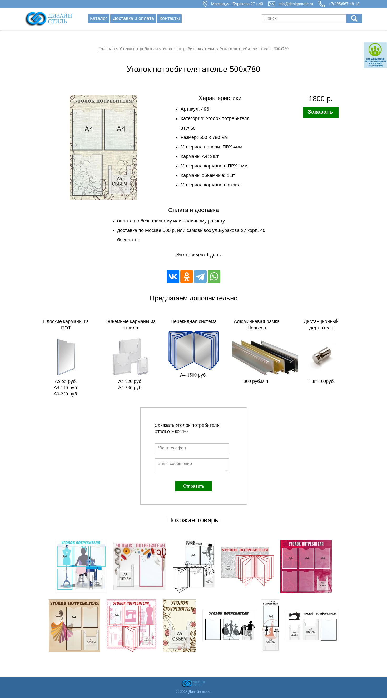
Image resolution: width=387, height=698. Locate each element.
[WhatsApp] (214, 276)
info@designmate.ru (296, 4)
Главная (106, 48)
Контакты (170, 18)
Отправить (193, 486)
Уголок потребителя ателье (188, 48)
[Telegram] (200, 276)
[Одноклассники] (186, 276)
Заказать (320, 111)
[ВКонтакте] (173, 276)
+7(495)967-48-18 (344, 4)
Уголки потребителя (138, 48)
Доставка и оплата (133, 18)
